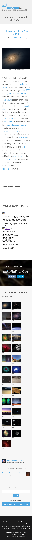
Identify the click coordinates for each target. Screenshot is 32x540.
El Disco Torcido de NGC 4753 (16, 32)
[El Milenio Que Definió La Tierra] (6, 422)
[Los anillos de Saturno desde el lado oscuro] (16, 348)
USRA (28, 528)
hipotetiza (15, 131)
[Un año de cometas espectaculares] (6, 379)
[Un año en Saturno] (6, 390)
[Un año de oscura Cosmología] (6, 411)
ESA (16, 38)
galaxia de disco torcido (16, 93)
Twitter (21, 276)
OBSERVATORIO (13, 8)
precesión (8, 121)
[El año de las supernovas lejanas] (16, 422)
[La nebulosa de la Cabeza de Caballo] (6, 348)
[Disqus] (16, 230)
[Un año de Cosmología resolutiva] (6, 401)
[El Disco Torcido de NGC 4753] (6, 305)
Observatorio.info (12, 522)
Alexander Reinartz (16, 40)
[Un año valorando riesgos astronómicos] (16, 401)
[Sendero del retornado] (6, 316)
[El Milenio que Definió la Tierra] (16, 411)
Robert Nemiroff (11, 528)
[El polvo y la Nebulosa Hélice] (6, 369)
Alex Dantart (22, 536)
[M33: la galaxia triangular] (16, 316)
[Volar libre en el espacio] (16, 326)
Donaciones (9, 532)
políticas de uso (26, 526)
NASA (13, 38)
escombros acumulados (16, 124)
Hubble (19, 38)
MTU (17, 528)
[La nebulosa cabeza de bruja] (6, 326)
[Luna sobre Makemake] (16, 305)
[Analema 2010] (16, 358)
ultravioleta (6, 168)
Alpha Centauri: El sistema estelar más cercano (13, 473)
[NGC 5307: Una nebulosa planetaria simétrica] (6, 433)
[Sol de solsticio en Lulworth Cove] (16, 337)
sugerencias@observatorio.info (16, 534)
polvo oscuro (7, 99)
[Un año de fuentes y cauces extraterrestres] (16, 379)
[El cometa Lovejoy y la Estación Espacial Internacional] (6, 358)
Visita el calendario (8, 296)
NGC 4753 (26, 90)
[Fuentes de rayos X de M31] (6, 443)
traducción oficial (24, 522)
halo (23, 146)
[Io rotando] (16, 433)
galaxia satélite (7, 118)
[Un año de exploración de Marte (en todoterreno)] (16, 390)
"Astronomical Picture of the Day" (19, 524)
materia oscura (19, 156)
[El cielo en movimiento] (16, 369)
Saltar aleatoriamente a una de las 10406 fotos (16, 504)
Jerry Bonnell (23, 528)
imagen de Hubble (9, 159)
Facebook (12, 276)
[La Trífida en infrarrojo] (6, 337)
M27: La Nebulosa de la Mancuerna (15, 460)
